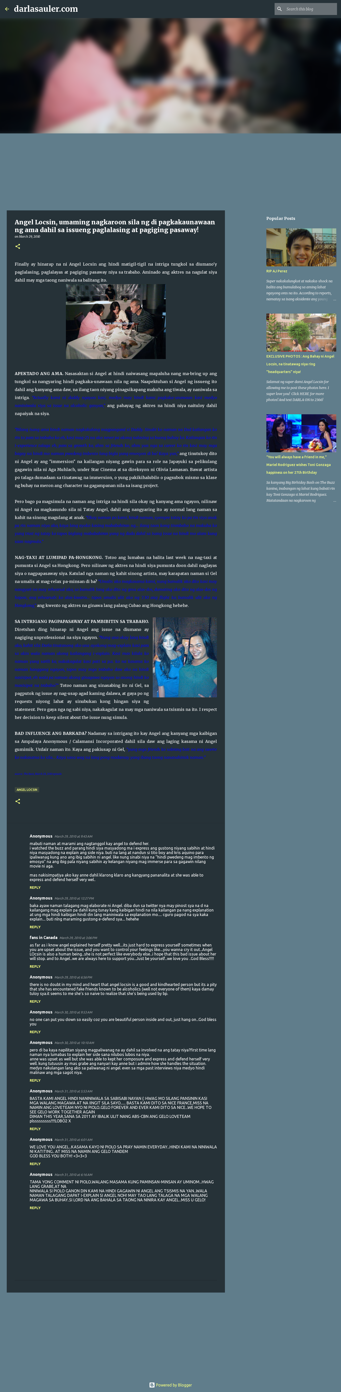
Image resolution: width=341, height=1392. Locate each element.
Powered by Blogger (173, 1385)
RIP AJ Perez (276, 271)
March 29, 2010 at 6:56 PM (73, 977)
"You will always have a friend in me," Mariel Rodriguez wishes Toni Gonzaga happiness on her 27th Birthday (298, 464)
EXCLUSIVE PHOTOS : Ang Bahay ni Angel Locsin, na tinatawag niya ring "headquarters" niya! (300, 364)
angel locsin (27, 789)
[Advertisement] (170, 171)
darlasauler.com (46, 9)
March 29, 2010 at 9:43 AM (73, 836)
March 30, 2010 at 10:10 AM (74, 1042)
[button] (18, 246)
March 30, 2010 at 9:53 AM (73, 1012)
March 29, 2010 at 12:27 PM (74, 898)
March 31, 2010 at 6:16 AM (73, 1174)
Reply (35, 888)
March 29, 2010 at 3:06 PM (78, 937)
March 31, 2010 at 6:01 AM (73, 1139)
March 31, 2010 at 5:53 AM (73, 1091)
